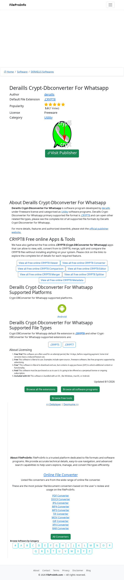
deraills (49, 94)
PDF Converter (60, 495)
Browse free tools (62, 398)
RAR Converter (60, 528)
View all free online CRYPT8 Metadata (62, 280)
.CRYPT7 (69, 344)
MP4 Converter (60, 506)
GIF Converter (61, 521)
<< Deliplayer (53, 404)
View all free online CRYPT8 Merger (40, 274)
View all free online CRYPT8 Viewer (38, 263)
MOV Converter (61, 517)
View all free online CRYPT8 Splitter (84, 274)
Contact (46, 570)
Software (22, 71)
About (36, 570)
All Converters (61, 536)
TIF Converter (60, 513)
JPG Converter (61, 503)
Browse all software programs (80, 389)
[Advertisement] (62, 45)
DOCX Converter (60, 499)
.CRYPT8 (49, 99)
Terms (56, 570)
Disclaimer (77, 570)
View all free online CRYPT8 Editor (87, 268)
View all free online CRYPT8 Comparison (40, 268)
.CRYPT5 (54, 344)
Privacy (65, 570)
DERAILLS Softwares (42, 71)
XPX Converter (60, 524)
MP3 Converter (60, 510)
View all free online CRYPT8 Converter (83, 263)
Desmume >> (71, 404)
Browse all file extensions (40, 389)
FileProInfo (17, 5)
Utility (48, 117)
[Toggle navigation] (110, 5)
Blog (88, 570)
